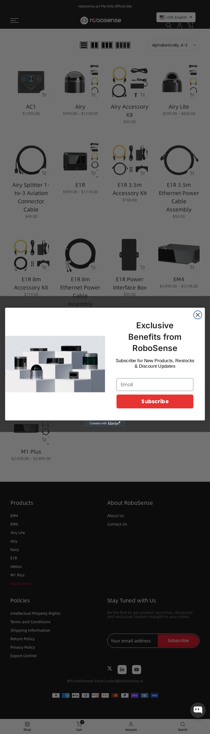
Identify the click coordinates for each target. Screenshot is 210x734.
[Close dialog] (198, 315)
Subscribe (154, 401)
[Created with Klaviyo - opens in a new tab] (105, 423)
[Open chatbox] (198, 710)
